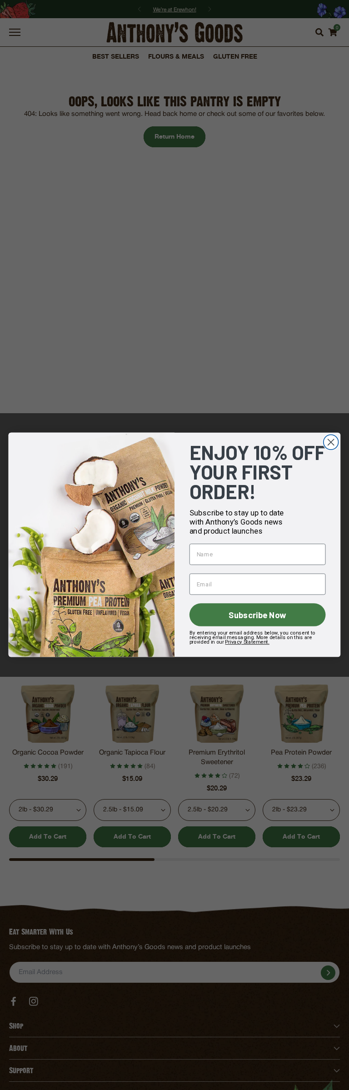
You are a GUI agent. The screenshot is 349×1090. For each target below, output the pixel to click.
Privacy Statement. (247, 642)
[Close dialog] (331, 442)
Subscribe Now (257, 615)
